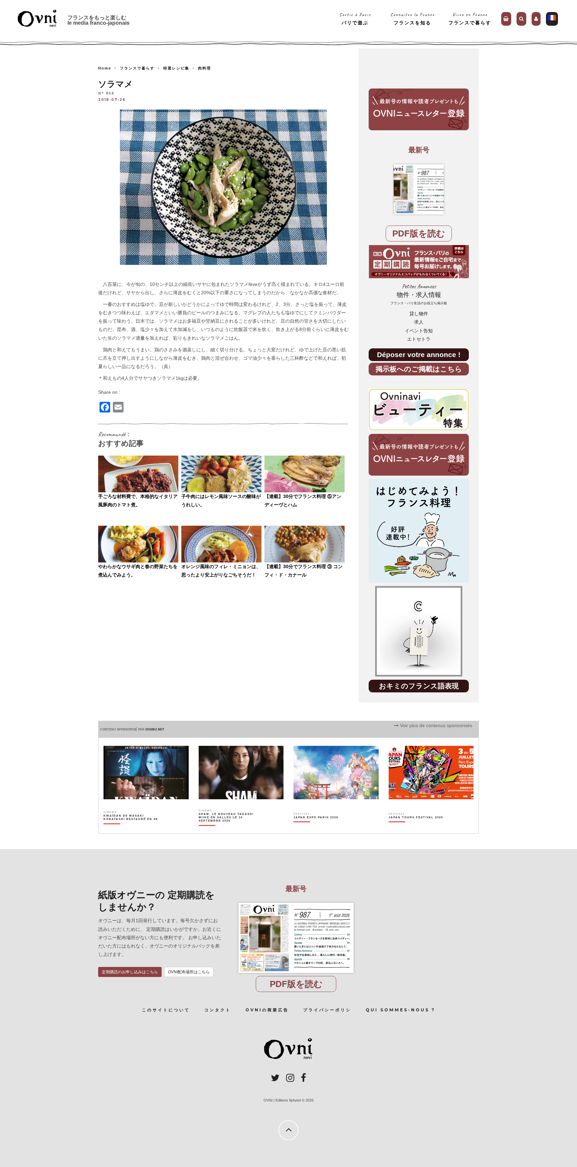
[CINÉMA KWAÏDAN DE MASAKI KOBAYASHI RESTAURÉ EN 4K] (131, 829)
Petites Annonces (418, 294)
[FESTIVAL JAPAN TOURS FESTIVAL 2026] (416, 829)
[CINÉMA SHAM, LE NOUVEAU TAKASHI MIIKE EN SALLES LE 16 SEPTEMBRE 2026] (226, 829)
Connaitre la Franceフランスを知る (412, 18)
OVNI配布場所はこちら (189, 972)
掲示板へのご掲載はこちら (419, 369)
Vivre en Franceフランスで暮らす (469, 18)
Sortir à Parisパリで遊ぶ (355, 18)
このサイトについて (166, 1009)
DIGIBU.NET (155, 729)
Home (104, 68)
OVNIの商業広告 (267, 1009)
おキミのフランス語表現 (419, 686)
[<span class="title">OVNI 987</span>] (419, 189)
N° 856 (106, 94)
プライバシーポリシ (327, 1009)
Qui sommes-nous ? (400, 1009)
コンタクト (217, 1009)
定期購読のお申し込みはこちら (130, 972)
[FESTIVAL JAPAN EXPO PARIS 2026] (316, 829)
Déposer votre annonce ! (418, 354)
